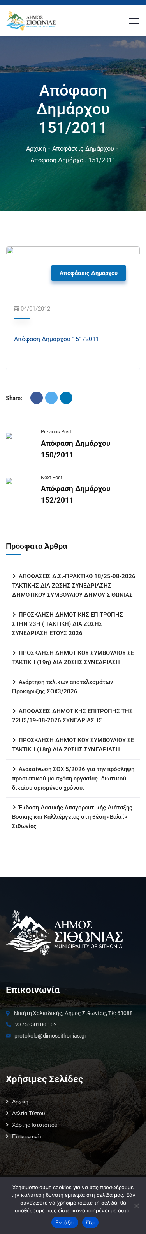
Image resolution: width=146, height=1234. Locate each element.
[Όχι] (136, 1206)
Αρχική (36, 148)
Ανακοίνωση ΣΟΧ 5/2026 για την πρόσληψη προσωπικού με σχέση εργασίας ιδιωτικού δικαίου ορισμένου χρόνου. (73, 778)
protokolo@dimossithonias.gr (50, 1036)
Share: (14, 398)
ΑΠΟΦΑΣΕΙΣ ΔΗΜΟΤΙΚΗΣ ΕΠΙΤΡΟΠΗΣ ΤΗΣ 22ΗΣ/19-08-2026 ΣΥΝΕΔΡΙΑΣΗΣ (72, 716)
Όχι (90, 1222)
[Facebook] (36, 398)
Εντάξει (64, 1222)
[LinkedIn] (66, 398)
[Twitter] (51, 398)
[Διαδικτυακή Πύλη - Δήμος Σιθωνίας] (31, 20)
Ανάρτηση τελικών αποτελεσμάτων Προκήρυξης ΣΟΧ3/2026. (62, 687)
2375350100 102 (36, 1024)
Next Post (51, 477)
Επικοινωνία (27, 1136)
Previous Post (56, 432)
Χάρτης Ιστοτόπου (35, 1125)
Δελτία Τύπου (28, 1113)
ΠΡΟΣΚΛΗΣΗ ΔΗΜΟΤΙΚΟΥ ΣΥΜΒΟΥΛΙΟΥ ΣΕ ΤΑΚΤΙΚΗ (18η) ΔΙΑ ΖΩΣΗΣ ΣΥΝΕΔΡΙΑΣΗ (73, 745)
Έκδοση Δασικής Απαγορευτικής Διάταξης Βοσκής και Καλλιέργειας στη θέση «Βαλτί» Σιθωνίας (72, 817)
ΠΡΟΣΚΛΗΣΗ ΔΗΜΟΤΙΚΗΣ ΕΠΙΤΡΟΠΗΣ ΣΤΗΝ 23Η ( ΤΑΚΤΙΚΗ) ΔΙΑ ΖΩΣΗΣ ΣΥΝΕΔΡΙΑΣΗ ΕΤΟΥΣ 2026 (67, 624)
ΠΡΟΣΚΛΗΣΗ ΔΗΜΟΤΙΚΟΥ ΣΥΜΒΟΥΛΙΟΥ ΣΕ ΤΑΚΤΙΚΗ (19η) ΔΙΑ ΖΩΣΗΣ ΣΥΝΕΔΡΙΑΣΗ (73, 658)
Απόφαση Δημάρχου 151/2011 (56, 339)
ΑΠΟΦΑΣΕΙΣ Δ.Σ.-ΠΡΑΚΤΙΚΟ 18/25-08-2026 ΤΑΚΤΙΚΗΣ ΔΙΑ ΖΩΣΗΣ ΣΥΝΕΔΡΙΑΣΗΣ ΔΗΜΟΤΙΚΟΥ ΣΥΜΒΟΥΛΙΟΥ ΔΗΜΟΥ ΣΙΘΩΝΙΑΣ (73, 585)
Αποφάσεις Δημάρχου (83, 148)
